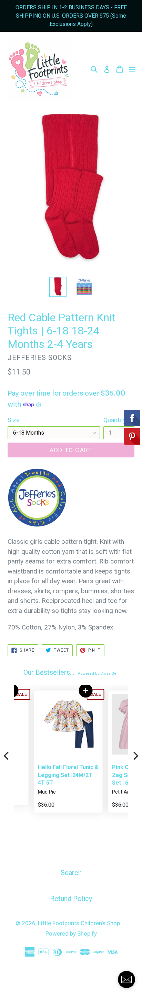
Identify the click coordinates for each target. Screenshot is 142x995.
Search (71, 873)
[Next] (135, 755)
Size (14, 420)
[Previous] (7, 755)
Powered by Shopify (71, 933)
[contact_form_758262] (126, 979)
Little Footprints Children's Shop (79, 923)
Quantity (114, 420)
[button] (66, 691)
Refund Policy (71, 898)
